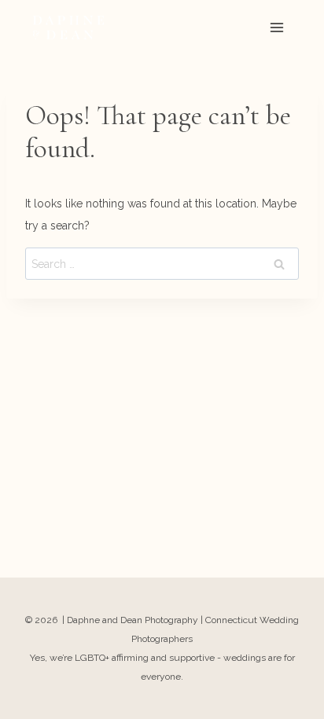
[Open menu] (276, 27)
